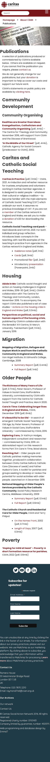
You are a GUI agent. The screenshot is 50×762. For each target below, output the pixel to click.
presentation (36, 264)
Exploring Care (11, 435)
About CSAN (26, 20)
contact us (25, 69)
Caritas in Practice (13, 179)
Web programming (9, 728)
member (9, 212)
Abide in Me (9, 283)
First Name (15, 604)
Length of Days (22, 528)
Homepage (9, 20)
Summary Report (23, 365)
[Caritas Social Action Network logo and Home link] (11, 8)
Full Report (20, 369)
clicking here (23, 91)
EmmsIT (4, 731)
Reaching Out (10, 453)
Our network (6, 704)
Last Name (15, 613)
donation (31, 77)
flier (30, 259)
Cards (17, 255)
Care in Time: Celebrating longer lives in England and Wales (24, 408)
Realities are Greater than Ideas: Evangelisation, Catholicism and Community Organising (21, 125)
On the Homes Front (25, 520)
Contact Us (6, 708)
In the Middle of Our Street (18, 143)
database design (33, 728)
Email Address (17, 594)
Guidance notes (23, 251)
